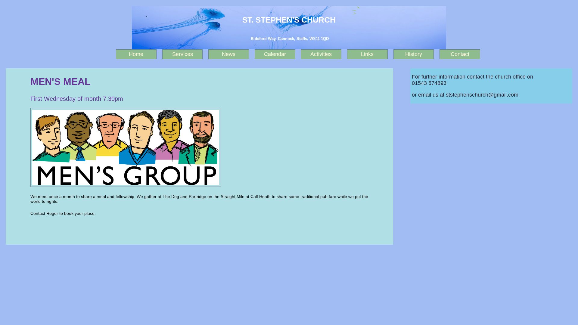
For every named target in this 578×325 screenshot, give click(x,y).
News (228, 54)
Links (367, 54)
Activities (321, 54)
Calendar (275, 54)
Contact (460, 54)
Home (136, 54)
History (413, 54)
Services (182, 54)
